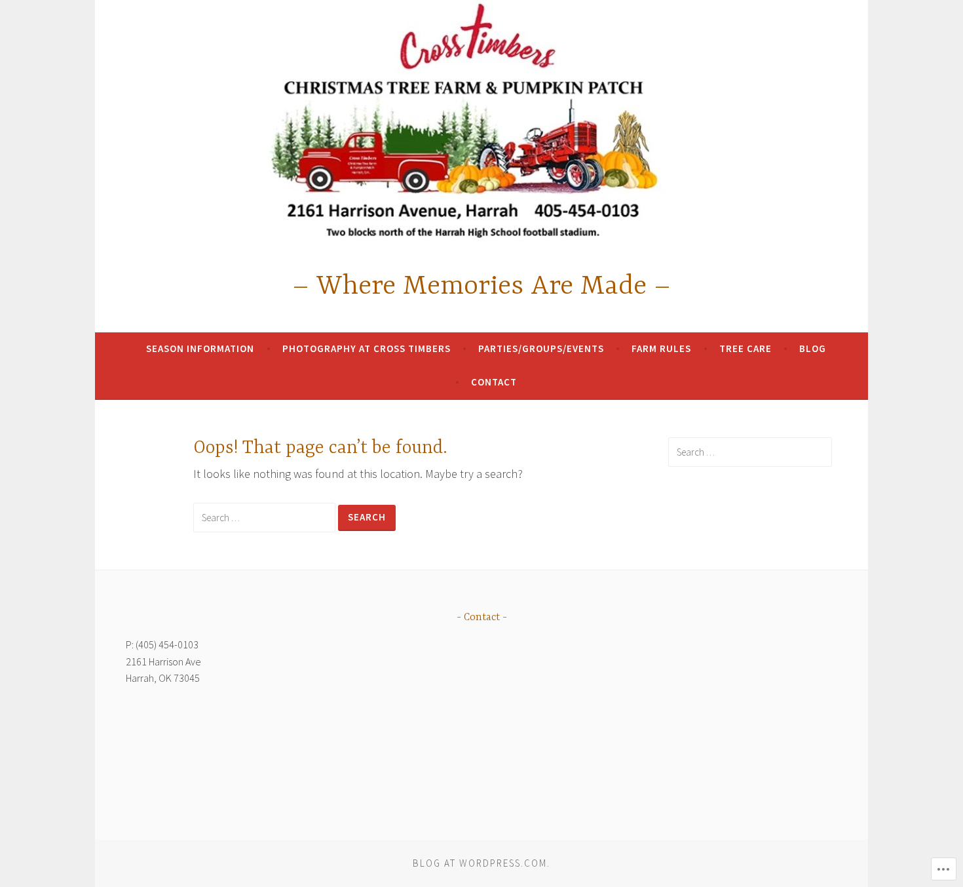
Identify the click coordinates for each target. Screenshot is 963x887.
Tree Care (745, 348)
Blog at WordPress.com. (481, 863)
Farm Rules (661, 348)
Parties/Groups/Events (541, 348)
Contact (494, 382)
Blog (812, 348)
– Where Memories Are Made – (481, 286)
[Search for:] (265, 516)
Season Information (200, 348)
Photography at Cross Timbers (366, 348)
